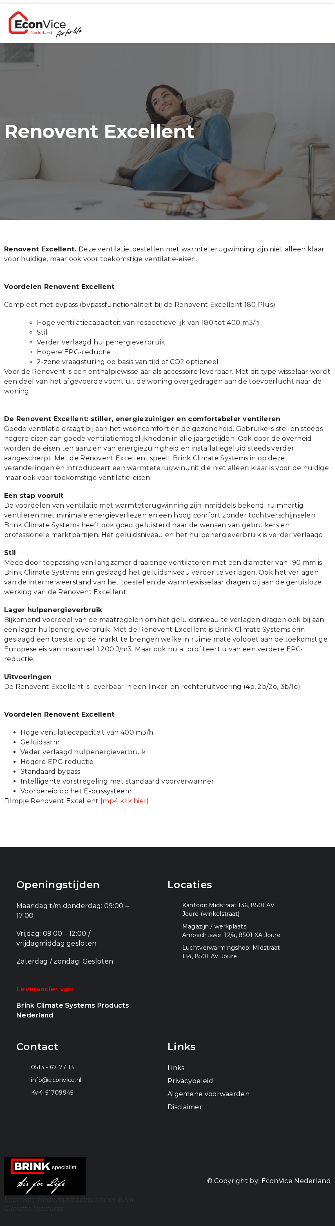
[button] (319, 24)
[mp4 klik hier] (124, 801)
